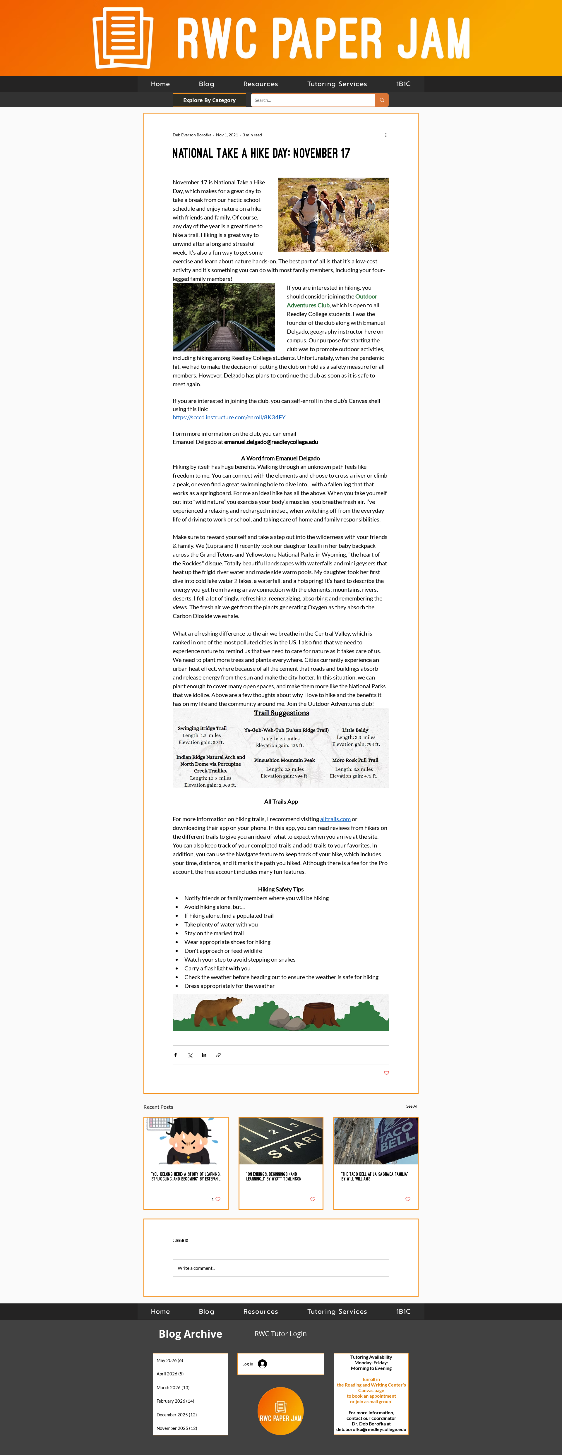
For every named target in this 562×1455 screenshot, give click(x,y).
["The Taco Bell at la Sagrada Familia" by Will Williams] (376, 1141)
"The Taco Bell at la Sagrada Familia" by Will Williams (374, 1176)
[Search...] (381, 100)
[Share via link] (218, 1055)
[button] (403, 84)
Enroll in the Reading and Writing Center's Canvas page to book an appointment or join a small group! (371, 1390)
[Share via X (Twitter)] (190, 1055)
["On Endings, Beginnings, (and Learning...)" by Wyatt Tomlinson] (281, 1141)
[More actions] (385, 134)
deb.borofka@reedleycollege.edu (371, 1429)
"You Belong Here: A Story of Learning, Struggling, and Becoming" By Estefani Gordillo (185, 1176)
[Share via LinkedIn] (204, 1055)
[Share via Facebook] (175, 1055)
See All (412, 1106)
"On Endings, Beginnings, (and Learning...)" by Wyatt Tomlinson (273, 1176)
